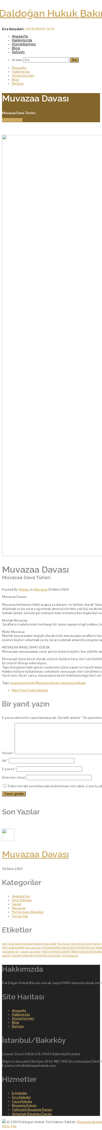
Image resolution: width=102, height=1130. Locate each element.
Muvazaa (40, 589)
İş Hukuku (19, 1093)
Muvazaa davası (47, 683)
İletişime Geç (12, 120)
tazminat (35, 951)
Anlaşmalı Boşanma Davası (32, 1114)
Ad (5, 761)
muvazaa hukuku (73, 683)
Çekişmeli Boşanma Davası (32, 1109)
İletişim (18, 52)
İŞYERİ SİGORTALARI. (47, 955)
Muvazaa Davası (35, 854)
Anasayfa (20, 36)
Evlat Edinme (30, 690)
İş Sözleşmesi (70, 955)
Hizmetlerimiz (24, 44)
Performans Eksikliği (28, 912)
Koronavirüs (33, 947)
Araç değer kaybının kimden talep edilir (32, 943)
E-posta (9, 769)
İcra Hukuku (21, 1097)
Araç (5, 943)
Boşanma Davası (24, 1105)
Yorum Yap (20, 916)
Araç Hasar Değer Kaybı (85, 943)
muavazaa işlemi (22, 683)
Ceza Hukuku (22, 1101)
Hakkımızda (22, 40)
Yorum (8, 753)
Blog (16, 48)
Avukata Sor (21, 896)
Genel (16, 904)
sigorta (24, 951)
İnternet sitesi (13, 777)
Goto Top (9, 1126)
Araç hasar (63, 943)
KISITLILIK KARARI (13, 947)
